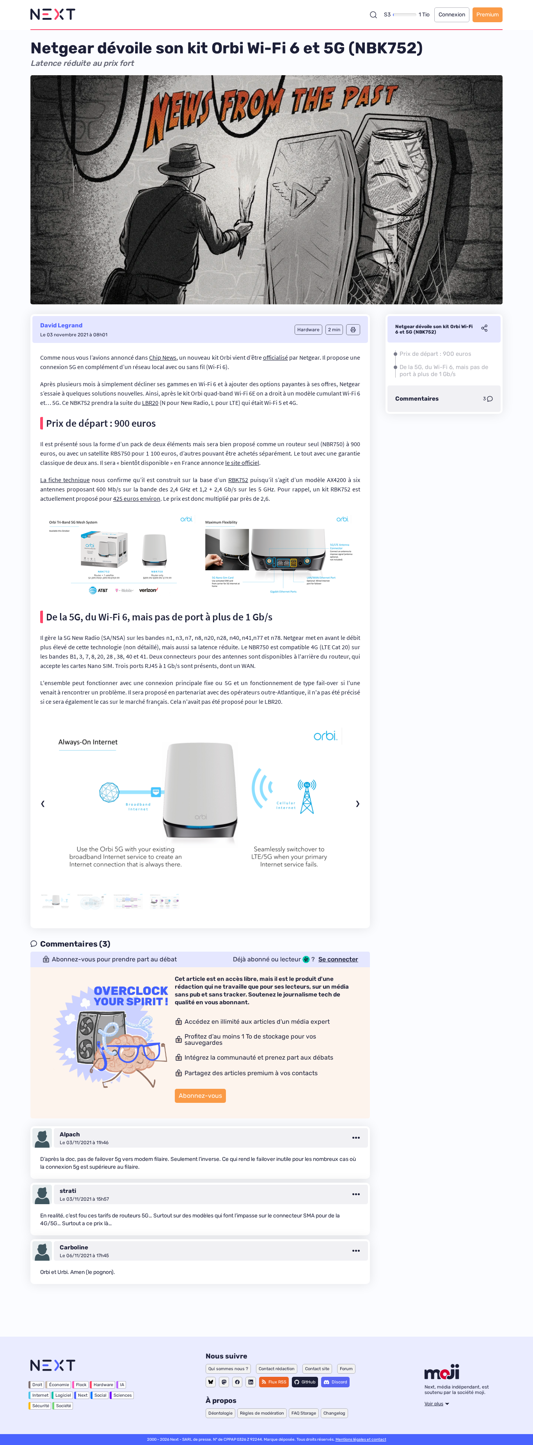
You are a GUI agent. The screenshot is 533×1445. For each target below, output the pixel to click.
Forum (346, 1368)
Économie (59, 1384)
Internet (40, 1395)
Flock (81, 1384)
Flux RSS (277, 1382)
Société (63, 1405)
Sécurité (40, 1405)
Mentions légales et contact (361, 1439)
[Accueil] (52, 15)
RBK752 (238, 480)
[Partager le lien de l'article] (484, 329)
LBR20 (150, 402)
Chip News (162, 357)
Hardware (103, 1384)
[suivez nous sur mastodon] (224, 1382)
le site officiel (242, 462)
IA (122, 1384)
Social (100, 1395)
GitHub (309, 1382)
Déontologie (220, 1413)
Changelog (334, 1413)
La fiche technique (65, 480)
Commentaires (417, 398)
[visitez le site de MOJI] (442, 1377)
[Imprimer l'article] (353, 329)
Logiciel (63, 1395)
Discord (339, 1382)
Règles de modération (262, 1413)
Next (82, 1395)
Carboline (74, 1247)
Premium (487, 14)
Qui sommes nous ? (228, 1368)
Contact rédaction (277, 1368)
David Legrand (61, 325)
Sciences (123, 1395)
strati (68, 1190)
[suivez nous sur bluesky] (211, 1382)
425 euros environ (136, 498)
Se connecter (338, 959)
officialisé (275, 357)
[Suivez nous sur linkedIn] (250, 1382)
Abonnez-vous (200, 1095)
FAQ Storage (303, 1413)
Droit (37, 1384)
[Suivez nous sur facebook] (237, 1382)
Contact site (317, 1368)
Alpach (70, 1134)
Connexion (452, 14)
